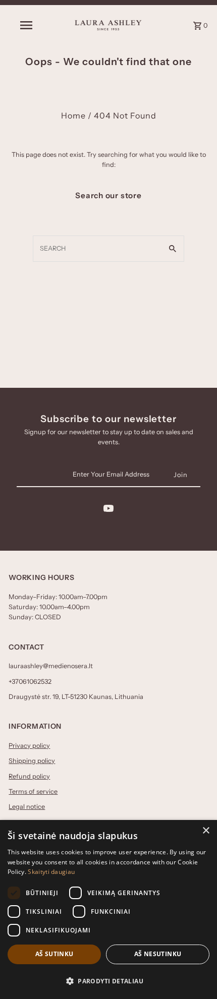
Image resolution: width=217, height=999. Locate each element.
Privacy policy (29, 745)
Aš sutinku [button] (54, 954)
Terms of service (33, 791)
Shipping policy (32, 761)
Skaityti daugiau (51, 871)
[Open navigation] (28, 25)
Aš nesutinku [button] (158, 954)
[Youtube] (108, 510)
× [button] (205, 831)
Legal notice (27, 806)
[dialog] (108, 909)
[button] (108, 981)
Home (73, 115)
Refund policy (29, 776)
